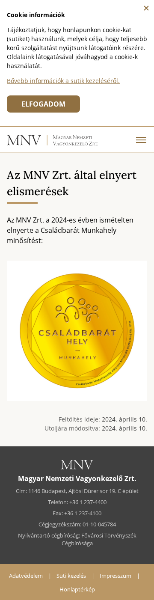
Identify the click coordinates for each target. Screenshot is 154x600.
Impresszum (115, 575)
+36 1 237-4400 (88, 502)
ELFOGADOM (43, 104)
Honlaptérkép (77, 589)
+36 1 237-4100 (82, 513)
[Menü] (141, 139)
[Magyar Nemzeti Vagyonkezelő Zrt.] (52, 144)
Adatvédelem (26, 575)
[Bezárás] (146, 8)
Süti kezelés (71, 575)
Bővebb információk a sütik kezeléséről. (63, 81)
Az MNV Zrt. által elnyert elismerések (71, 183)
